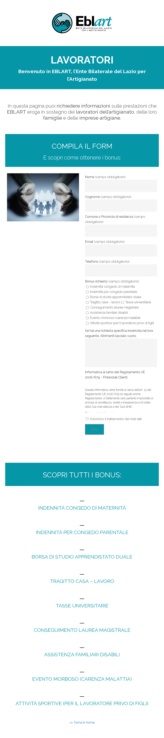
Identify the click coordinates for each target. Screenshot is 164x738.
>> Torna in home (82, 722)
